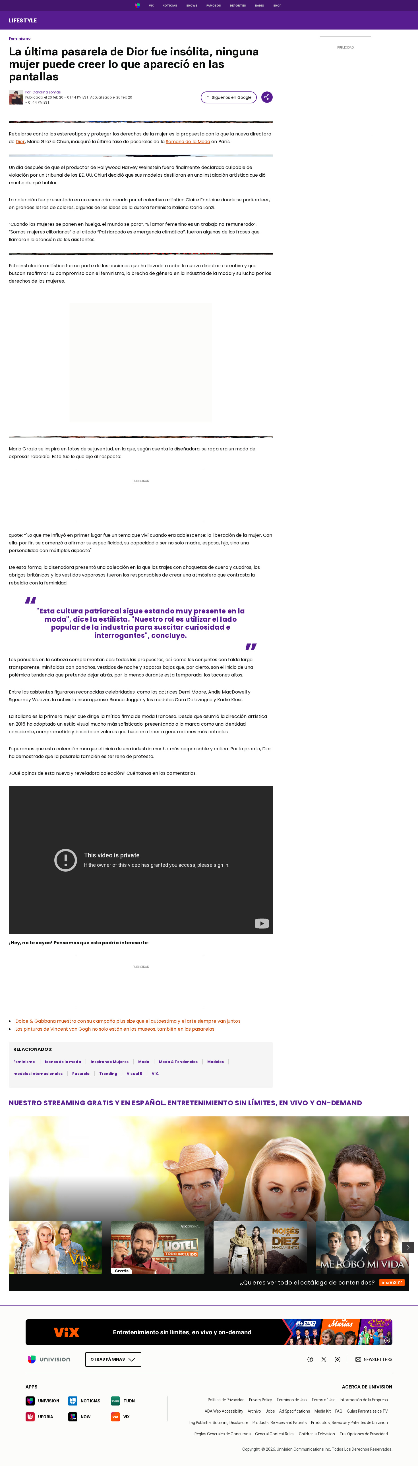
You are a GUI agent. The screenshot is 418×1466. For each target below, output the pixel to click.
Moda (143, 1061)
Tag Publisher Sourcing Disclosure (218, 1422)
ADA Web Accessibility (224, 1411)
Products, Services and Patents (280, 1422)
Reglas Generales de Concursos (222, 1434)
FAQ (338, 1411)
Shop (277, 5)
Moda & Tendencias (178, 1061)
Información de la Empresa (364, 1400)
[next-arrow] (408, 1247)
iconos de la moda (63, 1061)
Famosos (213, 5)
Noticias (170, 5)
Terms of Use (323, 1400)
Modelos (215, 1061)
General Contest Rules (274, 1434)
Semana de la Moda (188, 141)
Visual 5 (134, 1073)
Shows (191, 5)
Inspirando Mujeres (110, 1061)
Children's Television (317, 1434)
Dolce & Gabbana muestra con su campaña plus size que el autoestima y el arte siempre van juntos (128, 1021)
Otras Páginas (107, 1359)
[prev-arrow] (5, 1247)
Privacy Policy (260, 1400)
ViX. (155, 1073)
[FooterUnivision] (49, 1359)
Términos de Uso (291, 1400)
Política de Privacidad (226, 1400)
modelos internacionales (38, 1073)
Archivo (254, 1411)
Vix (151, 5)
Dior (20, 141)
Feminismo (20, 38)
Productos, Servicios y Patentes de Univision (349, 1422)
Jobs (270, 1411)
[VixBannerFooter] (209, 1332)
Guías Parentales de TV (367, 1411)
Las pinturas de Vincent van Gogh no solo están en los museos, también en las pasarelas (114, 1029)
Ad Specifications (294, 1411)
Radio (259, 5)
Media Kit (322, 1411)
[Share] (267, 97)
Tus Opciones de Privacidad (364, 1434)
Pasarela (80, 1073)
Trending (108, 1073)
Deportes (238, 5)
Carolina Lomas (46, 92)
